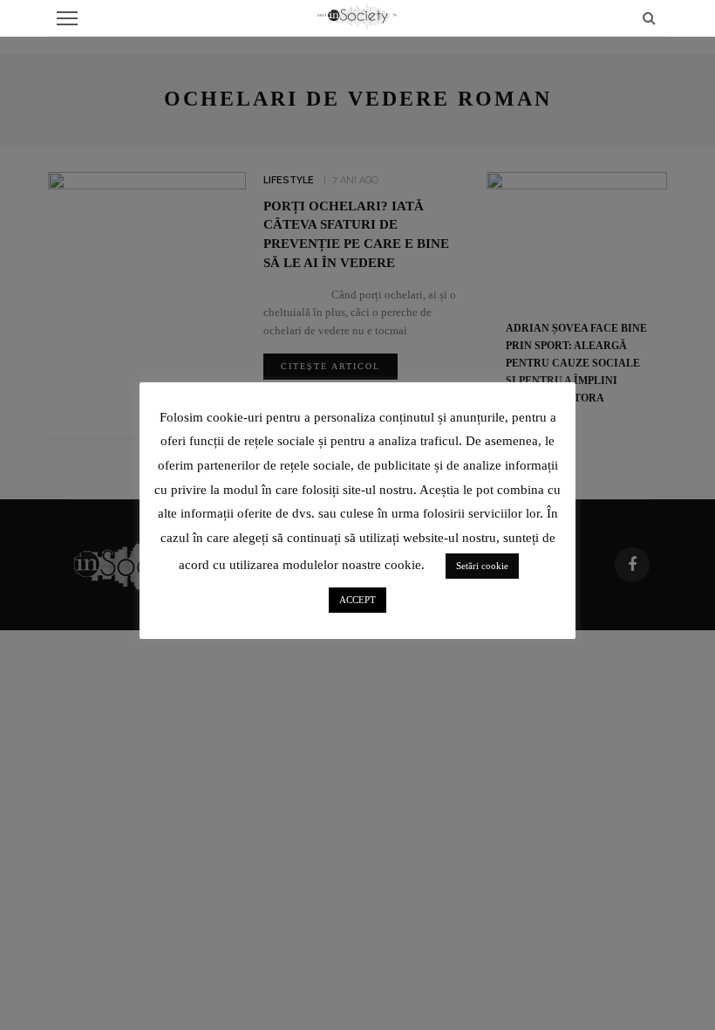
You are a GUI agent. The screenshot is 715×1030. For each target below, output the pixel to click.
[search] (649, 17)
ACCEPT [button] (357, 599)
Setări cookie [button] (482, 565)
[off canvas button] (67, 18)
